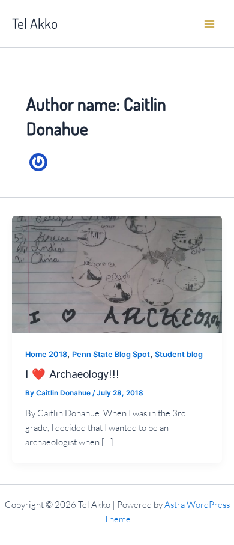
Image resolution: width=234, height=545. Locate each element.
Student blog (179, 354)
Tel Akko (35, 23)
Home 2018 (46, 354)
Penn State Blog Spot (111, 354)
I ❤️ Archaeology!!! (72, 375)
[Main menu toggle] (209, 24)
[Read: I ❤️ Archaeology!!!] (117, 274)
